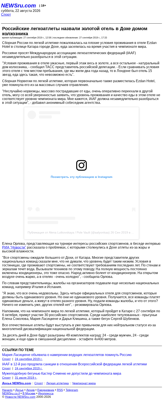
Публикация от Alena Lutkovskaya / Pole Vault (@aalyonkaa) (69, 232)
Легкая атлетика (57, 383)
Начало (7, 390)
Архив (30, 390)
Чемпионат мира (84, 383)
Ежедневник (45, 390)
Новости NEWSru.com (20, 396)
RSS (60, 390)
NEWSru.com (18, 5)
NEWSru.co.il (11, 393)
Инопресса (45, 393)
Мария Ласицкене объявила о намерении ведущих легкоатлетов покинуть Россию (67, 355)
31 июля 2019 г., (26, 377)
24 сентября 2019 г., (29, 359)
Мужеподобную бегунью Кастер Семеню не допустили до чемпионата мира (61, 373)
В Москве (28, 393)
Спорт (6, 14)
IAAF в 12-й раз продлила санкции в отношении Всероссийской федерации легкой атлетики (74, 364)
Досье (19, 390)
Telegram (72, 390)
